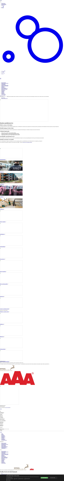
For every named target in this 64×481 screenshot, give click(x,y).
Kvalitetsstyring (3, 437)
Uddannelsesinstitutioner (4, 447)
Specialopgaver (2, 234)
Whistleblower (3, 439)
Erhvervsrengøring (3, 271)
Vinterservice (2, 296)
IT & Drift (2, 438)
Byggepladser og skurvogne (4, 444)
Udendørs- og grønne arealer (4, 311)
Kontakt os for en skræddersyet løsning (27, 142)
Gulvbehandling (2, 246)
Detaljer (11, 477)
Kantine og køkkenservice (4, 98)
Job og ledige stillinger (4, 440)
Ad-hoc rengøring (2, 221)
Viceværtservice (2, 259)
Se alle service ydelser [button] (2, 95)
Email (1, 429)
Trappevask (2, 209)
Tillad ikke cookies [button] (52, 477)
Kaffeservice (2, 324)
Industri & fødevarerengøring (4, 361)
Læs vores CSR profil (7, 407)
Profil (2, 433)
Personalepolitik (3, 436)
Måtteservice (2, 336)
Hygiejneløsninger (2, 159)
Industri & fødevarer (3, 443)
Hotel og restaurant (3, 445)
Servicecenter (3, 435)
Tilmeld (1, 430)
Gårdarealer (2, 184)
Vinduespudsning (2, 349)
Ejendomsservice (3, 448)
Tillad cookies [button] (44, 477)
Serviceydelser (3, 97)
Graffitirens (2, 196)
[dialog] (32, 478)
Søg (7, 96)
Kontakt (2, 434)
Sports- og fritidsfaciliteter (4, 446)
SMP (1, 473)
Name (1, 428)
